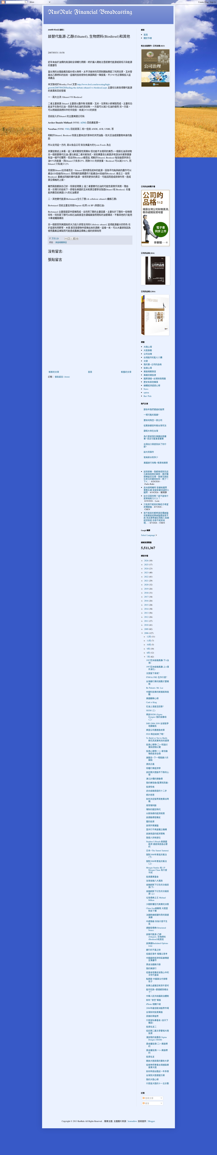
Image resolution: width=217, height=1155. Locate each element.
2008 (146, 633)
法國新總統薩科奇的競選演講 (157, 916)
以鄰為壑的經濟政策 (155, 813)
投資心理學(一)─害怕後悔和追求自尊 (157, 752)
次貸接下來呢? (152, 673)
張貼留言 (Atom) (62, 376)
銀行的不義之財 (153, 949)
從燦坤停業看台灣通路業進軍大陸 (157, 1066)
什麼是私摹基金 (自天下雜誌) (157, 1021)
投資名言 (150, 1056)
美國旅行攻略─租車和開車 (156, 462)
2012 (146, 617)
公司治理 (148, 353)
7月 (148, 656)
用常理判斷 (151, 805)
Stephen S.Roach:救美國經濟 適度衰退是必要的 (157, 844)
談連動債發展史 (153, 817)
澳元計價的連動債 (154, 778)
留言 (147, 1103)
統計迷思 (150, 794)
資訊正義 (150, 764)
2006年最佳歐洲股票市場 (157, 1008)
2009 (146, 629)
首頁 (90, 371)
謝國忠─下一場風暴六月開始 (157, 758)
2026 (146, 560)
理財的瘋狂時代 (153, 809)
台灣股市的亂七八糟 (153, 357)
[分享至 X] (71, 238)
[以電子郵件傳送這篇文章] (66, 238)
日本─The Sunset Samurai (157, 850)
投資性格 (150, 786)
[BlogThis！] (68, 238)
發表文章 (149, 1098)
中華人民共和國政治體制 (157, 996)
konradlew (132, 1121)
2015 (146, 604)
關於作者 (148, 38)
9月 (148, 648)
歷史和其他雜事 (151, 381)
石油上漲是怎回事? (155, 706)
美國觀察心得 (152, 698)
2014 (146, 608)
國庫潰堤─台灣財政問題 (155, 378)
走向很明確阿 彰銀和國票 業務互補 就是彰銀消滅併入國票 (156, 490)
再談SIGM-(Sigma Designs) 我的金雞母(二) (156, 717)
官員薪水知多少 (151, 457)
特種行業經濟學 (153, 768)
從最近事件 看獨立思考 (156, 953)
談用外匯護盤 (152, 825)
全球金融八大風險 (154, 880)
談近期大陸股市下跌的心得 (157, 773)
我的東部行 (151, 968)
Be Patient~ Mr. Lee (154, 687)
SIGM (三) (150, 710)
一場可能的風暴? (151, 414)
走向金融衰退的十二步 (156, 790)
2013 (146, 612)
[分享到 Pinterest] (77, 238)
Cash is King (151, 702)
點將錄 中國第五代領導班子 (156, 980)
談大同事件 (149, 451)
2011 (146, 621)
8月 (148, 652)
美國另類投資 (150, 375)
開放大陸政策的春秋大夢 (157, 1060)
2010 (146, 624)
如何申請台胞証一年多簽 (157, 1071)
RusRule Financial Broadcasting (90, 12)
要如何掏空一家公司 (153, 420)
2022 (146, 576)
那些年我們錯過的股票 (154, 409)
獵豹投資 (150, 821)
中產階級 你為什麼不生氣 (156, 922)
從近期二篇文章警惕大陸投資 (157, 1032)
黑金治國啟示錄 (153, 964)
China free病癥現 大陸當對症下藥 (157, 909)
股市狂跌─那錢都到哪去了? (157, 990)
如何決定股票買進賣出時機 (157, 800)
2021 (146, 580)
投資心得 (148, 367)
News (146, 389)
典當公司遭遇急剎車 (155, 729)
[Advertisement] (90, 347)
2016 (146, 600)
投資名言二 (151, 1026)
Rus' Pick (147, 396)
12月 (149, 636)
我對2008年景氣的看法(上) (156, 862)
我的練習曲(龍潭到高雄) (157, 782)
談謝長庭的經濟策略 (155, 833)
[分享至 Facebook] (74, 238)
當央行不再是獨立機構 (156, 829)
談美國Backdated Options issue (157, 944)
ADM (83, 122)
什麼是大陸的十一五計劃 (157, 1083)
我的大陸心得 (152, 1079)
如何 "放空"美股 (153, 999)
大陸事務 (148, 350)
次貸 (146, 361)
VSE (67, 128)
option (146, 392)
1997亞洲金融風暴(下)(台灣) (157, 661)
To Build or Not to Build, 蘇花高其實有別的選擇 (157, 739)
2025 (146, 564)
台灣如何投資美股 (154, 1012)
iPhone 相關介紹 (153, 1004)
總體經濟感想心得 (152, 385)
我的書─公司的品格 (153, 364)
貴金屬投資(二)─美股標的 (157, 1045)
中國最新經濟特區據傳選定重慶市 (157, 959)
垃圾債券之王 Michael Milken (156, 898)
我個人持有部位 (153, 837)
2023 (146, 572)
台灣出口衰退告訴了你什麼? (155, 445)
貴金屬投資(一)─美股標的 (157, 1051)
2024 (146, 568)
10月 (149, 644)
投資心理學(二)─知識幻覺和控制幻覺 (157, 745)
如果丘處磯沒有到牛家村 (157, 985)
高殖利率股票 (152, 1016)
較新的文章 (54, 371)
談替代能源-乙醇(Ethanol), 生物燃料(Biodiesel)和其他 (156, 937)
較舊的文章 (126, 371)
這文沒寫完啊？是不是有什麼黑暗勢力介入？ (156, 497)
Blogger (151, 1121)
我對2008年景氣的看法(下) (156, 855)
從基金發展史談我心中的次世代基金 (157, 973)
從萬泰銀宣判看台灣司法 (155, 425)
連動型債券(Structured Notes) (156, 929)
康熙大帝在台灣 (151, 430)
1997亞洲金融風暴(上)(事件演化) (157, 668)
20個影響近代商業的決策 (157, 904)
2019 (146, 588)
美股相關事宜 (61, 242)
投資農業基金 (152, 876)
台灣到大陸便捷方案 (155, 1075)
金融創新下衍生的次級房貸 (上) (157, 892)
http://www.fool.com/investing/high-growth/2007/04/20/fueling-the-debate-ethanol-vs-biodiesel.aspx (79, 86)
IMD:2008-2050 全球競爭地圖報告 (157, 724)
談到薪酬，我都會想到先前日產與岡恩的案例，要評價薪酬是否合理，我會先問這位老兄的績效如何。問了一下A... (156, 476)
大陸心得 (148, 346)
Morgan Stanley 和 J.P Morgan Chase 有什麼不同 (156, 870)
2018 (146, 592)
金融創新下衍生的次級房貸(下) (157, 886)
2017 (146, 596)
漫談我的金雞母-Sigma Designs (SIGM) (156, 1038)
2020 (146, 584)
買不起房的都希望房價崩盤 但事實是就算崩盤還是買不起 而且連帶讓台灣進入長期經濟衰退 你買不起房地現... (156, 517)
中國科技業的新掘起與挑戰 (157, 693)
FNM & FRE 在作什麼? (156, 677)
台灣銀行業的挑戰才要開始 (157, 682)
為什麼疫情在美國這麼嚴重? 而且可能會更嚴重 (155, 437)
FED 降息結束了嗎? (155, 734)
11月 (149, 640)
